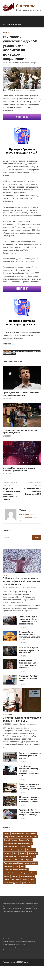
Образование (8, 714)
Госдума (22, 846)
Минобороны (34, 351)
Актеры (6, 833)
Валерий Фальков (10, 840)
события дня (16, 879)
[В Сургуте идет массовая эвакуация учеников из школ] (10, 761)
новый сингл (31, 873)
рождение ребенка (27, 876)
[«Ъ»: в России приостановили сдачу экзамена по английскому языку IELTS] (10, 774)
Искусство (7, 853)
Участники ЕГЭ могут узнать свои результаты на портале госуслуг (29, 812)
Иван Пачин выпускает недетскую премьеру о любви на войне (29, 649)
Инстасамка (31, 850)
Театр (5, 575)
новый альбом (9, 873)
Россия (32, 856)
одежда (6, 876)
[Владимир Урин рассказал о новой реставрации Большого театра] (10, 640)
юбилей (32, 883)
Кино (15, 853)
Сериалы (7, 860)
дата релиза (8, 866)
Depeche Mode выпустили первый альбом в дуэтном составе (19, 469)
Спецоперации (9, 353)
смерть (6, 879)
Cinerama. (26, 6)
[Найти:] (22, 537)
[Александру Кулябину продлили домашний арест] (10, 684)
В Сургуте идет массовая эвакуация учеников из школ (30, 755)
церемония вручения (11, 883)
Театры (15, 860)
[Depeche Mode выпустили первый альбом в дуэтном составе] (22, 465)
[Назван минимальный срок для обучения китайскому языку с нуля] (10, 792)
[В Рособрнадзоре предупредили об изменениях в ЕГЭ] (22, 713)
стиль (25, 879)
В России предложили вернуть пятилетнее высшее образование (29, 799)
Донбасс (21, 850)
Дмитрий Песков (10, 850)
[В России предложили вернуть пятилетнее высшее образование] (10, 805)
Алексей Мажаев (18, 833)
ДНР (28, 846)
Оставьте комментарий (28, 63)
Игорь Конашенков (20, 351)
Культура (6, 33)
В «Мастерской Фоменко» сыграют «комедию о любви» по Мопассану (29, 664)
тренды (32, 879)
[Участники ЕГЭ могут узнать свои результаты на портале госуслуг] (10, 818)
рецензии (15, 876)
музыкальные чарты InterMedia (15, 869)
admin (16, 63)
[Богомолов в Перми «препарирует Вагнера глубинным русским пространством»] (10, 625)
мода (22, 866)
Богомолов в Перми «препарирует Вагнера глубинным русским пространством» (29, 620)
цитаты (24, 883)
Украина (29, 860)
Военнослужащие (10, 846)
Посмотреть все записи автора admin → (28, 517)
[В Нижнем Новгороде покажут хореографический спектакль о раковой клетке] (22, 573)
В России (28, 837)
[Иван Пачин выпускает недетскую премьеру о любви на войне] (10, 655)
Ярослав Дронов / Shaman (13, 863)
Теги (21, 860)
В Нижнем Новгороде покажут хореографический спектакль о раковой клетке (21, 581)
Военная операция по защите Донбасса (18, 843)
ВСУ (10, 351)
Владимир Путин (25, 840)
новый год (21, 873)
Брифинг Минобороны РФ (13, 837)
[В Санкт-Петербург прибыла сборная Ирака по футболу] (22, 427)
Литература (33, 853)
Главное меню (13, 24)
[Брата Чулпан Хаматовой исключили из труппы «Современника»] (22, 390)
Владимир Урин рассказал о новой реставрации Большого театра (29, 635)
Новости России (10, 856)
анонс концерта (30, 863)
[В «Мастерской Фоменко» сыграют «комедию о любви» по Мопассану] (10, 668)
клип (16, 866)
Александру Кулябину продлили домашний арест (28, 678)
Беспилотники (31, 833)
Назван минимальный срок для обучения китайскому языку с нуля (30, 786)
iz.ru (13, 344)
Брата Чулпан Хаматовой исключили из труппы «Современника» (21, 393)
